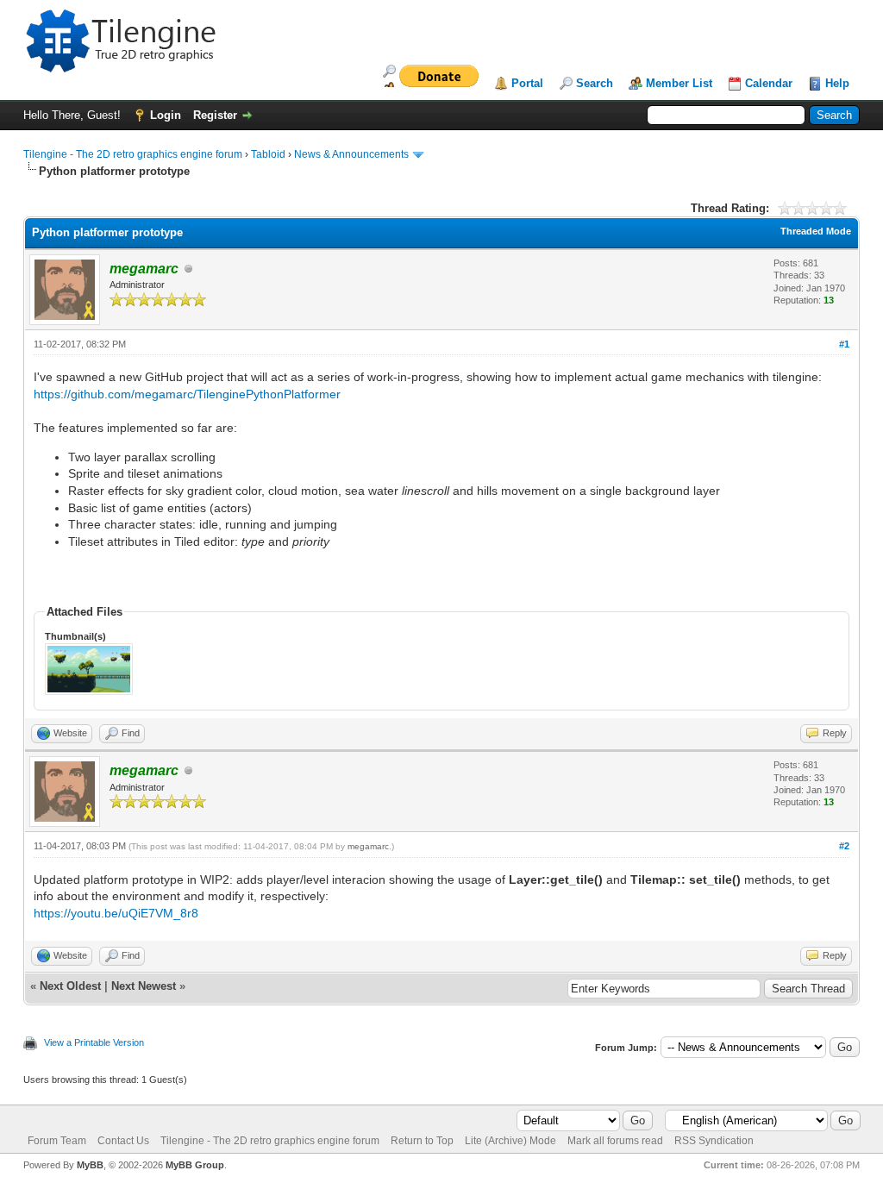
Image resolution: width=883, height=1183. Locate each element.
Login (165, 115)
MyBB (90, 1165)
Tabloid (268, 154)
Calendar (768, 83)
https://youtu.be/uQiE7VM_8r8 (116, 913)
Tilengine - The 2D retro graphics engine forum (132, 154)
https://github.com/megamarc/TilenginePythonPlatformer (187, 394)
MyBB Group (195, 1165)
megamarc (368, 846)
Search (594, 83)
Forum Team (57, 1141)
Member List (679, 83)
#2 (844, 846)
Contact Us (123, 1141)
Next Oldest (70, 986)
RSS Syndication (714, 1141)
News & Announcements (351, 154)
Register (215, 115)
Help (837, 83)
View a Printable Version (94, 1042)
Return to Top (422, 1141)
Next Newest (143, 986)
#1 (844, 344)
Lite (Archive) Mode (510, 1141)
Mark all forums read (615, 1141)
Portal (527, 83)
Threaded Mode (815, 231)
